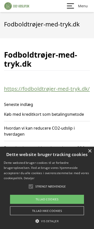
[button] (46, 220)
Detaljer (29, 178)
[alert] (47, 188)
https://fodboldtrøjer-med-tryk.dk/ (47, 88)
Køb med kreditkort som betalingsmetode (44, 114)
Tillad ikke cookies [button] (47, 211)
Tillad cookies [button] (47, 199)
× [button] (89, 151)
